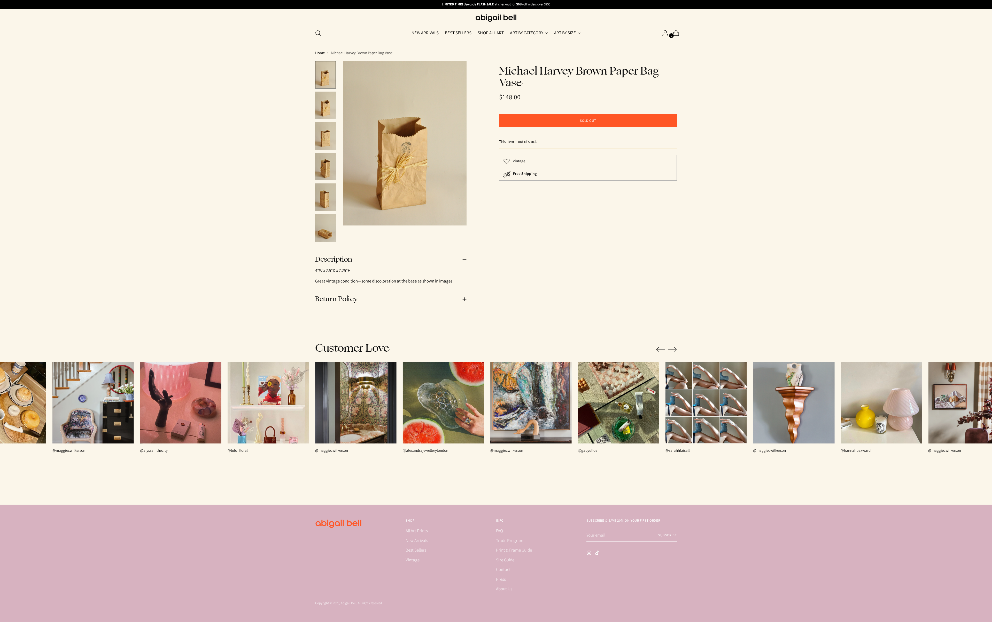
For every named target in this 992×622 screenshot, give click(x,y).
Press (501, 579)
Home (320, 52)
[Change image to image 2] (325, 105)
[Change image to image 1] (325, 75)
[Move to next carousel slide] (672, 349)
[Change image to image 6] (325, 228)
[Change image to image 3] (325, 136)
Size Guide (505, 560)
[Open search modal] (318, 33)
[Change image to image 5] (325, 197)
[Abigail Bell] (496, 18)
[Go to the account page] (663, 33)
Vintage (413, 560)
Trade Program (509, 540)
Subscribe (667, 535)
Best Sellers (416, 550)
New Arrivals (417, 540)
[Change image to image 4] (325, 167)
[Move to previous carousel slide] (660, 349)
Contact (503, 569)
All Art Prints (417, 531)
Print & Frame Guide (514, 550)
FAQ (499, 531)
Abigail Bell (348, 603)
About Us (504, 589)
